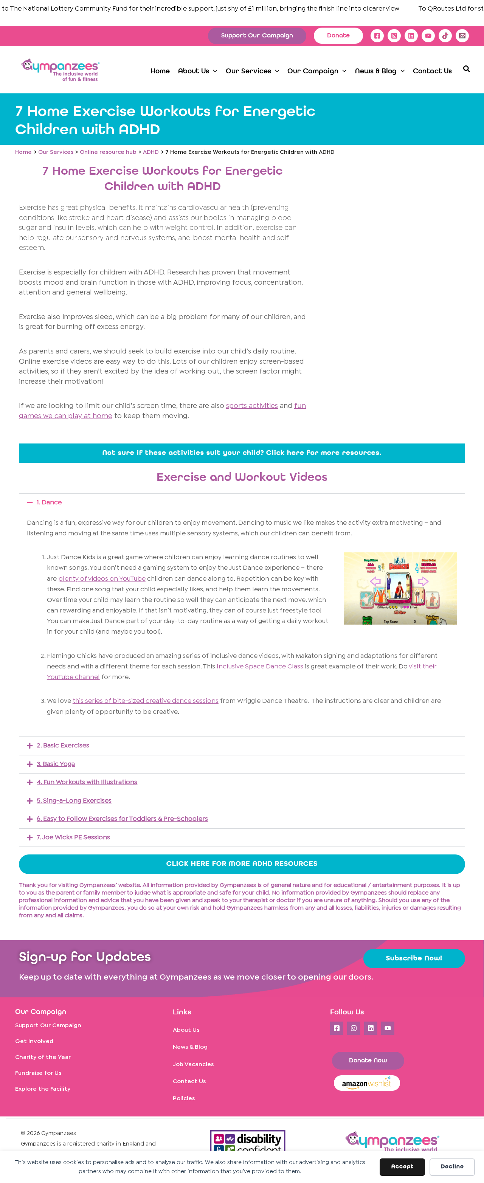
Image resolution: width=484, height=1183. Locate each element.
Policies (184, 1098)
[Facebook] (377, 35)
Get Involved (34, 1041)
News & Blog (190, 1047)
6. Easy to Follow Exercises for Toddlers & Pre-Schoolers (122, 819)
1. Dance (49, 502)
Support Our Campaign (48, 1025)
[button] (257, 36)
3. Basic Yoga (56, 764)
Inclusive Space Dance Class (260, 667)
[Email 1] (462, 35)
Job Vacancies (193, 1064)
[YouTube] (428, 35)
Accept (402, 1167)
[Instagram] (394, 35)
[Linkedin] (411, 35)
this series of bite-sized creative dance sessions (146, 701)
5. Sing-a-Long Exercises (74, 801)
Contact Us (189, 1081)
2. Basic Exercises (63, 746)
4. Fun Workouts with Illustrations (87, 782)
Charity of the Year (43, 1057)
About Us (186, 1030)
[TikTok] (445, 35)
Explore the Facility (42, 1089)
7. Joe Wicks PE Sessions (73, 837)
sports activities (252, 406)
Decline (452, 1167)
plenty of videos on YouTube (102, 579)
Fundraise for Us (38, 1073)
